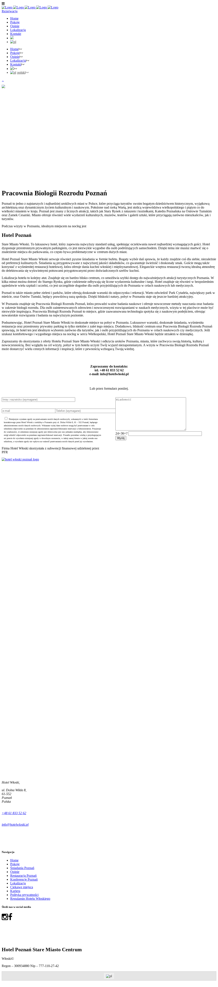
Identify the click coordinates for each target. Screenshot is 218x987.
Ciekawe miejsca (21, 887)
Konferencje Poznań (24, 879)
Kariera (15, 891)
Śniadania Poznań (22, 868)
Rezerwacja (9, 11)
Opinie (14, 872)
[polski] (13, 42)
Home (14, 860)
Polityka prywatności (24, 895)
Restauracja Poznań (23, 875)
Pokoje (15, 864)
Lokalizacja (18, 883)
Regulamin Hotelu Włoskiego (30, 898)
